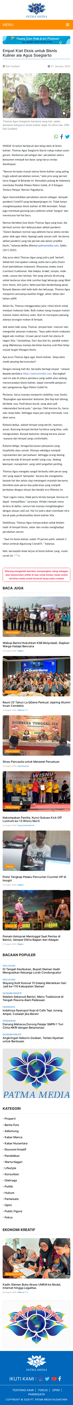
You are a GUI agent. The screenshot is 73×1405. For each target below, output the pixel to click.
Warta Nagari (12, 632)
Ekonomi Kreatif (12, 993)
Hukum (9, 866)
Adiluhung (9, 965)
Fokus (43, 1390)
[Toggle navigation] (68, 24)
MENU (8, 25)
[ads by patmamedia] (36, 40)
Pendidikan (11, 692)
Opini (56, 1390)
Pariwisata (9, 1007)
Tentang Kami (23, 1390)
